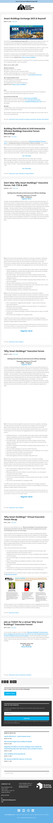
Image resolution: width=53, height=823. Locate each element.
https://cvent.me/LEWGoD (28, 57)
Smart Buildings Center (26, 7)
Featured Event (33, 119)
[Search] (47, 773)
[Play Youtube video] (26, 589)
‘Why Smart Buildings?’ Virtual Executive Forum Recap (24, 518)
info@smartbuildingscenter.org (33, 101)
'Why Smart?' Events (14, 119)
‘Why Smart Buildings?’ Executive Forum (24, 351)
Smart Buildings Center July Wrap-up (14, 754)
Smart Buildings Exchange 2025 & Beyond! (25, 18)
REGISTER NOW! (26, 647)
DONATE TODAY (10, 693)
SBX (43, 119)
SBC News (39, 119)
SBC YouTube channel (11, 574)
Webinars (46, 119)
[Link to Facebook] (19, 811)
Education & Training (24, 119)
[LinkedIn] (33, 811)
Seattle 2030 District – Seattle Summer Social (17, 736)
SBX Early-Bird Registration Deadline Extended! (18, 741)
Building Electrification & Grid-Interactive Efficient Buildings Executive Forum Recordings (24, 131)
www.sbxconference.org (34, 100)
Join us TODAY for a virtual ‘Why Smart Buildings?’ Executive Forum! (23, 623)
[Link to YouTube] (23, 811)
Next (14, 681)
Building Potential (23, 786)
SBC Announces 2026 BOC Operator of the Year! (18, 759)
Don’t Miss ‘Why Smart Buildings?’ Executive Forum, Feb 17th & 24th (26, 184)
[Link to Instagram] (28, 811)
